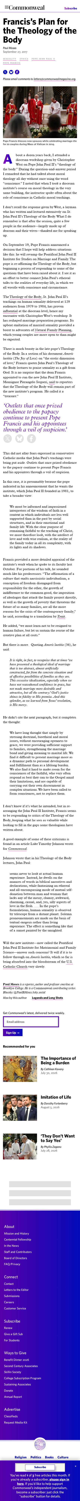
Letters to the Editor (16, 1289)
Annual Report (13, 1396)
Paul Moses (9, 48)
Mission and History (16, 1233)
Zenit (61, 616)
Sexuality (9, 58)
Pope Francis (11, 62)
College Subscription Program (22, 1378)
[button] (5, 73)
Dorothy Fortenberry (56, 1103)
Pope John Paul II (43, 58)
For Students (12, 1340)
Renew (8, 1327)
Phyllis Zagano (52, 1146)
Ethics (24, 58)
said (52, 382)
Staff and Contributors (18, 1251)
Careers (9, 1302)
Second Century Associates (21, 1366)
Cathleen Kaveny (54, 1069)
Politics (36, 1457)
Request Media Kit (15, 1422)
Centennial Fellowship (17, 1239)
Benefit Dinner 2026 (16, 1359)
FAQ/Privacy (12, 1264)
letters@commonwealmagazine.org (54, 79)
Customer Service (15, 1308)
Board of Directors (15, 1258)
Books (49, 1457)
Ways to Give (15, 1352)
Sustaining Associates (17, 1384)
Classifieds (11, 1416)
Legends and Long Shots (47, 997)
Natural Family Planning (53, 330)
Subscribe (70, 8)
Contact (9, 1283)
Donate (8, 1390)
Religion (21, 1457)
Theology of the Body (25, 297)
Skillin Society (12, 1372)
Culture (62, 1457)
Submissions (12, 1296)
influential (10, 311)
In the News (11, 1245)
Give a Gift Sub (13, 1334)
